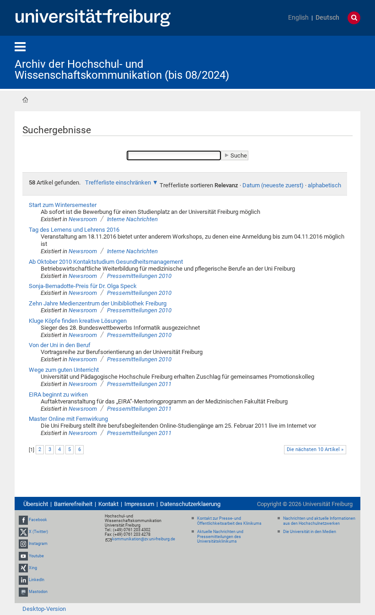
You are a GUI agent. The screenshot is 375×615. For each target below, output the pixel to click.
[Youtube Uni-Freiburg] (23, 556)
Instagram (38, 544)
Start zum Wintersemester (62, 204)
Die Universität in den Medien (309, 531)
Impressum (139, 504)
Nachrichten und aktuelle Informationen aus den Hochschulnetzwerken (319, 521)
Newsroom (83, 219)
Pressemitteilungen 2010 (139, 275)
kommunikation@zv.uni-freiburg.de (143, 539)
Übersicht (35, 504)
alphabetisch (324, 185)
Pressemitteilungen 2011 (139, 384)
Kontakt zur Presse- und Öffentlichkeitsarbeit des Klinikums (229, 521)
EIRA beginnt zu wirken (58, 394)
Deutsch (327, 18)
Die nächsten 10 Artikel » (315, 449)
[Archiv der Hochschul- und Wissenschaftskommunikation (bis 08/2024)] (315, 61)
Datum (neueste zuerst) (273, 185)
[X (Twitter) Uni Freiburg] (23, 531)
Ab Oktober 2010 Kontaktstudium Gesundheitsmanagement (106, 261)
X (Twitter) (38, 531)
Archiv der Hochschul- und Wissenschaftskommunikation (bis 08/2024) (122, 70)
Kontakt (108, 504)
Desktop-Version (44, 608)
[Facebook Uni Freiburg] (23, 519)
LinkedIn (36, 579)
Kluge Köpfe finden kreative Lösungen (78, 320)
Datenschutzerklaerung (190, 504)
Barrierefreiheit (73, 504)
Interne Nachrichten (132, 219)
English (298, 18)
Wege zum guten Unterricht (64, 369)
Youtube (36, 556)
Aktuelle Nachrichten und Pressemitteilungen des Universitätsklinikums (220, 536)
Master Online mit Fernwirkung (68, 418)
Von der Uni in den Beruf (60, 345)
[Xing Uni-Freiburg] (23, 568)
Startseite (25, 100)
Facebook (38, 519)
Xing (33, 568)
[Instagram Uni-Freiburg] (23, 544)
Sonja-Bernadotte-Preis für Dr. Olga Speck (83, 286)
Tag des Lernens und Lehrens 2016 (74, 229)
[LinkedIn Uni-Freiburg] (23, 579)
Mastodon (38, 591)
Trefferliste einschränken (118, 182)
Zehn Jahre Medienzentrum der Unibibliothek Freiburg (97, 303)
